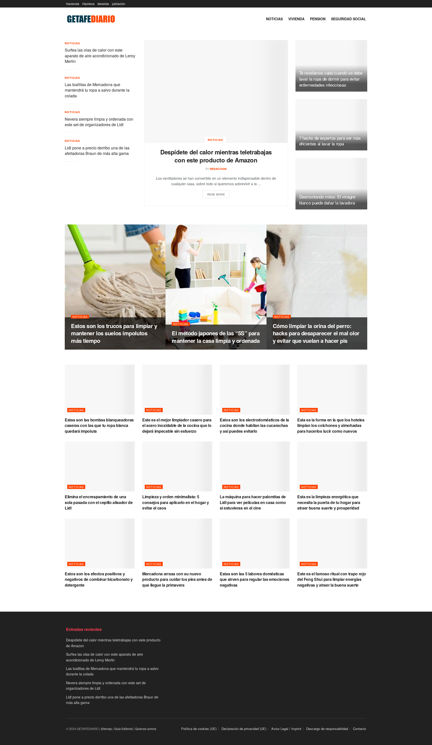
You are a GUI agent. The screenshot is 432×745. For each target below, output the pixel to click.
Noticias (274, 18)
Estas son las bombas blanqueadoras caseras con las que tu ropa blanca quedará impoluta (99, 425)
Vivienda (296, 18)
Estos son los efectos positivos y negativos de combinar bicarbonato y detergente (99, 579)
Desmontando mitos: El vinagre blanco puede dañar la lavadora (327, 199)
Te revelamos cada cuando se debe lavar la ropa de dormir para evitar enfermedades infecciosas (330, 79)
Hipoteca (88, 4)
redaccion (218, 169)
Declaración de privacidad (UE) (244, 728)
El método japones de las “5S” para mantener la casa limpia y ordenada (216, 337)
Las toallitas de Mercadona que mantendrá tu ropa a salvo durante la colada (97, 90)
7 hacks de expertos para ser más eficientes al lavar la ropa (330, 141)
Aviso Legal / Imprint (286, 728)
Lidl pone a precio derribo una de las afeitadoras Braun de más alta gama (97, 150)
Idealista (103, 4)
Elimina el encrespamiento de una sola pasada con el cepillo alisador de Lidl (99, 502)
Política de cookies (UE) (198, 728)
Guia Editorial (123, 728)
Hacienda (72, 4)
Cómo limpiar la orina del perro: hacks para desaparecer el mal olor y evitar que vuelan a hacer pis (316, 333)
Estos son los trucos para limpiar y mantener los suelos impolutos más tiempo (114, 333)
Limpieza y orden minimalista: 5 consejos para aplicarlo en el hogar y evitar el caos (175, 502)
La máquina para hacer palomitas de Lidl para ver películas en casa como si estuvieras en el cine (253, 502)
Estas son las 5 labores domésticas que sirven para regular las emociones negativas (254, 579)
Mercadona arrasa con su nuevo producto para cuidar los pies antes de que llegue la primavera (177, 579)
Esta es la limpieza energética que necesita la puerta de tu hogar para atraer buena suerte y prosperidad (328, 502)
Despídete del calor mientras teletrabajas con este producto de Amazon (216, 156)
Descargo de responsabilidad (327, 728)
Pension (318, 18)
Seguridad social (348, 18)
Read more (216, 194)
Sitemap (106, 728)
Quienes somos (145, 728)
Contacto (359, 728)
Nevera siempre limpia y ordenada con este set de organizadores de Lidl (99, 121)
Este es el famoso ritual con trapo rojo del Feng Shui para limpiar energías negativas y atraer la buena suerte (331, 579)
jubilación (118, 4)
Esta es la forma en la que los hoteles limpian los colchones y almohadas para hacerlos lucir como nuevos (330, 425)
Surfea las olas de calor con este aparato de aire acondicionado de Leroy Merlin (100, 55)
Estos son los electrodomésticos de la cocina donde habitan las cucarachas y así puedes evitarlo (254, 425)
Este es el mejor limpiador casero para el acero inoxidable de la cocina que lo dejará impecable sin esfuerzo (177, 425)
